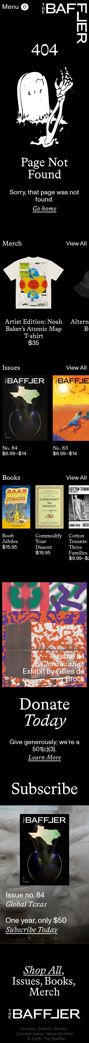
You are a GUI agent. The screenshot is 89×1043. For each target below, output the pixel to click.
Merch (12, 243)
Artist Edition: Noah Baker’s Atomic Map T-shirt (33, 329)
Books (11, 477)
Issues (11, 367)
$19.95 (42, 552)
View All (76, 244)
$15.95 (9, 547)
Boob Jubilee (10, 538)
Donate (28, 1029)
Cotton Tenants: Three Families (78, 544)
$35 (33, 343)
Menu (10, 7)
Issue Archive (59, 1034)
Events (45, 1029)
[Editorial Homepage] (44, 1014)
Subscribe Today (31, 929)
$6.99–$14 (14, 453)
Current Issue (30, 1034)
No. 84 (9, 448)
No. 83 (60, 448)
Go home (44, 208)
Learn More (44, 757)
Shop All (42, 970)
